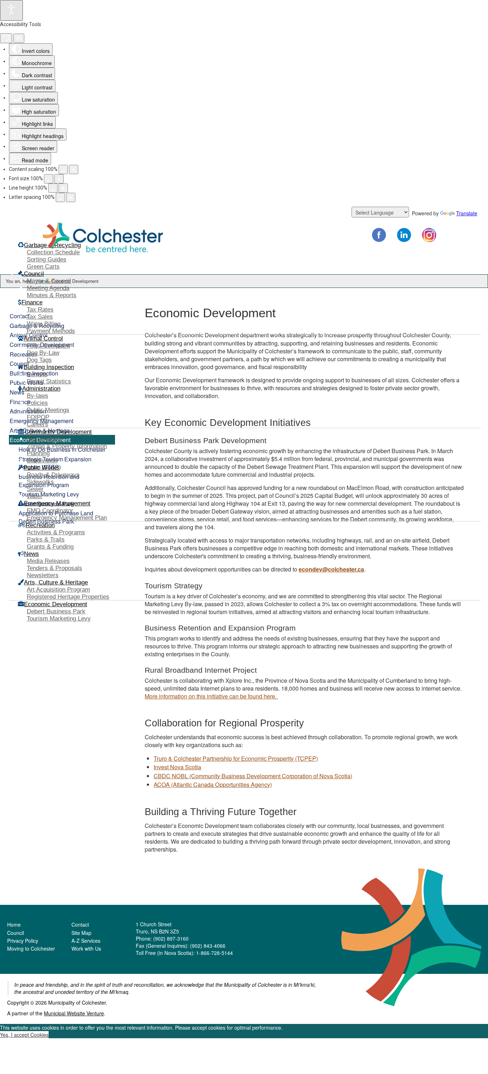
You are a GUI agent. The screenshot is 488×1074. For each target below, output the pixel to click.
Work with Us (86, 948)
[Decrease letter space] (60, 197)
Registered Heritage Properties (68, 596)
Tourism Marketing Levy (59, 618)
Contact (80, 924)
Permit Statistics (49, 381)
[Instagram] (429, 235)
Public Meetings (48, 410)
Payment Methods (51, 331)
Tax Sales (40, 316)
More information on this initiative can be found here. (211, 696)
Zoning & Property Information (67, 446)
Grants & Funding (50, 546)
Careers (37, 424)
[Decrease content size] (63, 169)
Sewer (35, 489)
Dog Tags (39, 360)
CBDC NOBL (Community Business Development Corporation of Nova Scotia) (253, 775)
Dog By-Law (43, 352)
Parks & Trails (46, 539)
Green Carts (43, 266)
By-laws (37, 395)
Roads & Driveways (53, 474)
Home (14, 924)
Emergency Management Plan (67, 517)
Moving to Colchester (31, 948)
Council (15, 932)
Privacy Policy (22, 940)
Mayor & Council (49, 281)
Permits (37, 374)
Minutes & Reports (51, 295)
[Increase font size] (59, 178)
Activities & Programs (56, 532)
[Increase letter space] (70, 197)
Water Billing (43, 323)
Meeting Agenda (48, 288)
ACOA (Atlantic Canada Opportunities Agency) (213, 784)
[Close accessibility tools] (18, 38)
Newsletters (43, 575)
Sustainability (45, 439)
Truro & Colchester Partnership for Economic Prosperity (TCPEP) (236, 758)
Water (35, 496)
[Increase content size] (73, 169)
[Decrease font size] (48, 178)
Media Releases (48, 561)
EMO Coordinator (50, 510)
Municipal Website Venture (74, 1013)
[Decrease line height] (53, 188)
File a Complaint (48, 345)
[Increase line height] (63, 188)
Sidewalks (40, 482)
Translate (466, 213)
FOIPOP (38, 417)
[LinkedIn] (404, 235)
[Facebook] (379, 235)
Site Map (81, 932)
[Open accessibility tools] (11, 10)
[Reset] (6, 38)
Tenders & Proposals (54, 568)
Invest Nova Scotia (177, 766)
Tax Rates (40, 309)
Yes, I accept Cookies (24, 1034)
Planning (38, 453)
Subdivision (42, 460)
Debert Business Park (56, 611)
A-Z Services (85, 940)
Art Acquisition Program (58, 589)
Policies (37, 402)
